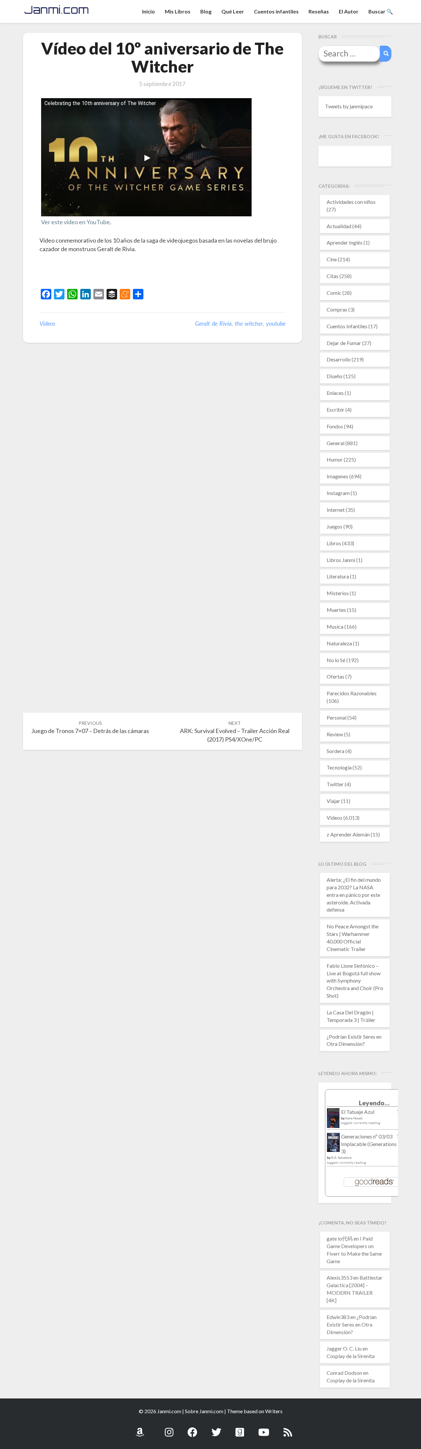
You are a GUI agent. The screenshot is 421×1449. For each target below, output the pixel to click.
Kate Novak (354, 1118)
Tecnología (339, 767)
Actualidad (339, 226)
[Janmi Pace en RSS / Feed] (288, 1428)
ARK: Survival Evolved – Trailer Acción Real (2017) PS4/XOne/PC (234, 731)
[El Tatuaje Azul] (333, 1121)
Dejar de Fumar (344, 343)
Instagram (338, 493)
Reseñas (319, 11)
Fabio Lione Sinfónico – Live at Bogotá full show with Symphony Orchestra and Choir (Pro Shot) (355, 980)
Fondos (335, 426)
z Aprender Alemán (348, 834)
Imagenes (337, 476)
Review (335, 734)
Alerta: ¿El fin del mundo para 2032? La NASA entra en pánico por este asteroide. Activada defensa (354, 894)
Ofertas (335, 676)
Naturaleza (339, 643)
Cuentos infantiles (276, 11)
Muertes (336, 610)
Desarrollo (339, 359)
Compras (337, 309)
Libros (334, 543)
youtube (275, 323)
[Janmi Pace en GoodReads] (240, 1428)
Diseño (334, 376)
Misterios (338, 593)
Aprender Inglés (344, 242)
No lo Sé (336, 660)
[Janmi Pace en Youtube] (264, 1428)
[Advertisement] (116, 271)
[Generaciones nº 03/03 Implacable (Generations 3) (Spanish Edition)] (333, 1144)
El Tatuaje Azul (357, 1112)
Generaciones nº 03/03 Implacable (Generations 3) (369, 1144)
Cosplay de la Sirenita (351, 1356)
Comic (334, 293)
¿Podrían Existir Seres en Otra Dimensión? (352, 1324)
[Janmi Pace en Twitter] (216, 1428)
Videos (47, 323)
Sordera (335, 751)
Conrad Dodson (344, 1373)
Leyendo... (374, 1103)
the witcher (249, 323)
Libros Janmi (341, 560)
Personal (336, 717)
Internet (336, 510)
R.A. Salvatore (341, 1157)
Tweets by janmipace (349, 106)
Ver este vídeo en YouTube (75, 222)
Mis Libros (177, 11)
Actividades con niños (351, 202)
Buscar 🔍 (380, 11)
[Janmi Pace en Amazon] (139, 1428)
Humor (335, 459)
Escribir (335, 409)
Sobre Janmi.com (204, 1411)
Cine (332, 259)
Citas (332, 276)
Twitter (335, 784)
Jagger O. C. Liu (344, 1348)
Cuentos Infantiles (347, 326)
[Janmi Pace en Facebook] (192, 1428)
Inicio (148, 11)
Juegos (334, 526)
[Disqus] (162, 450)
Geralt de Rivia (213, 323)
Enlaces (335, 393)
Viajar (333, 801)
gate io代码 (340, 1238)
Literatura (338, 576)
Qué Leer (232, 11)
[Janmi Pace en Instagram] (169, 1428)
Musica (335, 626)
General (335, 443)
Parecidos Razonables (352, 693)
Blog (205, 11)
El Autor (349, 11)
